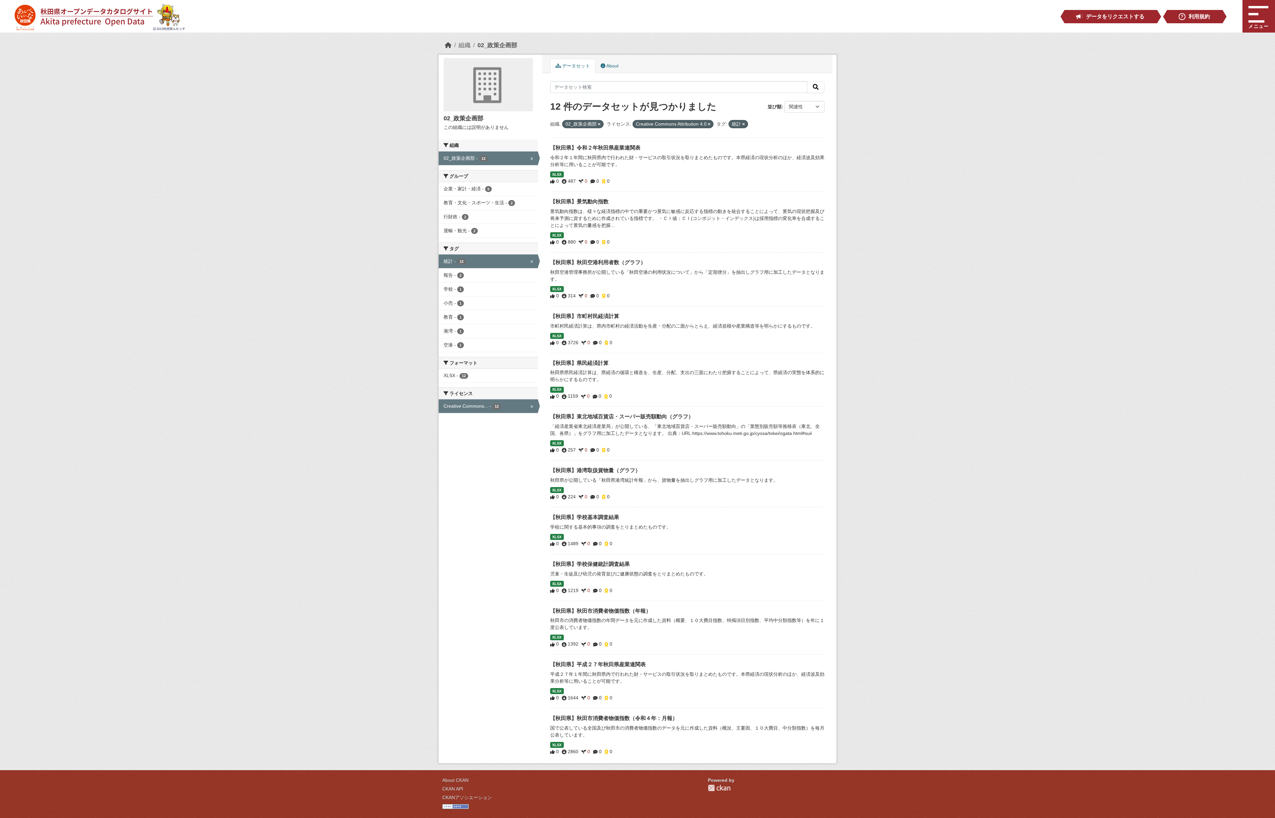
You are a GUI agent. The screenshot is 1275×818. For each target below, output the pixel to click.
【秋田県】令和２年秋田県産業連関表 (595, 148)
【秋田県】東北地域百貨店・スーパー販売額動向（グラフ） (622, 416)
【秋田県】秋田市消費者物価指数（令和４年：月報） (614, 718)
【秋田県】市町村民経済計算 (584, 316)
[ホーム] (448, 45)
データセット (575, 65)
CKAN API (452, 788)
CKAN (719, 787)
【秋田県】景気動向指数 (579, 201)
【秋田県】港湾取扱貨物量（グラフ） (595, 470)
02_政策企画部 (497, 45)
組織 (464, 45)
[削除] (599, 124)
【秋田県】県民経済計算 (579, 363)
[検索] (815, 87)
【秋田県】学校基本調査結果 (584, 517)
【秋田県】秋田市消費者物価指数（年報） (600, 611)
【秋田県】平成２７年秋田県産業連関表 (598, 664)
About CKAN (455, 780)
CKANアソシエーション (467, 797)
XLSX (556, 174)
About (612, 65)
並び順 (775, 106)
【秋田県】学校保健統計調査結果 (590, 564)
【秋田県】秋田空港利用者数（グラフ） (598, 262)
